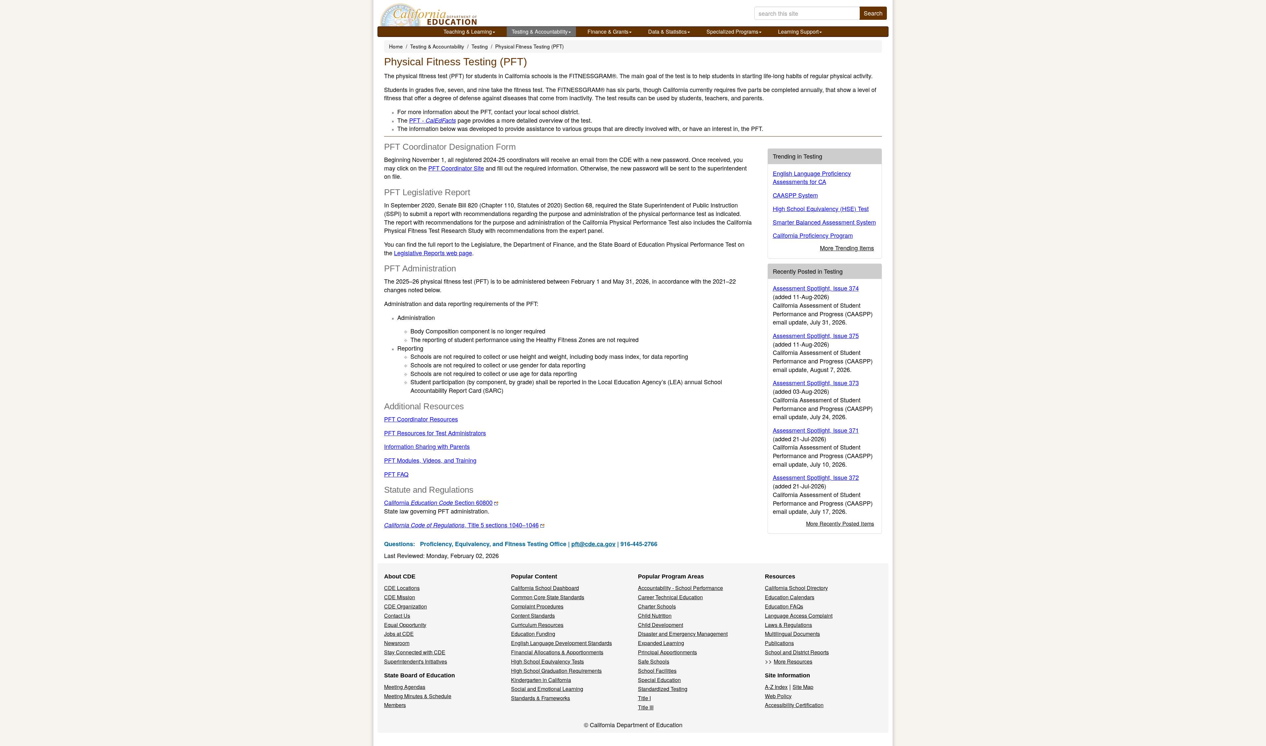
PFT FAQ (396, 474)
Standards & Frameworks (540, 698)
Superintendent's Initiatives (415, 661)
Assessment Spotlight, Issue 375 (816, 335)
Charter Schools (657, 606)
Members (395, 705)
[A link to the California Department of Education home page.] (428, 14)
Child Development (660, 625)
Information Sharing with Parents (427, 446)
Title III (645, 707)
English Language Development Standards (561, 643)
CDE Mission (399, 597)
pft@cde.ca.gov (593, 544)
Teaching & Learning (467, 31)
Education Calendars (789, 597)
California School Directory (796, 588)
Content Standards (533, 615)
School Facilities (657, 670)
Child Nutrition (655, 615)
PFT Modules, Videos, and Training (430, 460)
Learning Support (798, 31)
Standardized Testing (662, 689)
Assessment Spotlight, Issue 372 (816, 477)
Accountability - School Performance (680, 588)
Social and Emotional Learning (547, 689)
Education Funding (533, 633)
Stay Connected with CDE (414, 652)
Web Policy (778, 696)
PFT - (432, 120)
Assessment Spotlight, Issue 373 (816, 382)
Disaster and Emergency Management (683, 633)
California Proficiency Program (813, 235)
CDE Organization (405, 606)
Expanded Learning (661, 643)
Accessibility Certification (794, 705)
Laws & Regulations (788, 625)
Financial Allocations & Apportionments (557, 652)
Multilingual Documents (792, 633)
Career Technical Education (670, 597)
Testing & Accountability (540, 31)
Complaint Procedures (537, 606)
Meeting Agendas (404, 687)
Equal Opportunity (405, 625)
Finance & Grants (608, 31)
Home (396, 46)
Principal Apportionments (667, 652)
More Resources (793, 661)
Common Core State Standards (547, 597)
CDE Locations (402, 588)
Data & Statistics (667, 31)
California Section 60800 (438, 502)
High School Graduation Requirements (556, 670)
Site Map (803, 687)
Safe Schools (653, 661)
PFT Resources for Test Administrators (435, 432)
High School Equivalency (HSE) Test (821, 208)
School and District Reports (797, 652)
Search (873, 13)
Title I (644, 698)
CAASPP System (795, 195)
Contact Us (397, 615)
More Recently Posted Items (840, 523)
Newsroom (396, 643)
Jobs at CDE (399, 633)
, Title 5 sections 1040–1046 (461, 524)
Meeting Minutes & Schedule (417, 696)
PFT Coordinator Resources (421, 419)
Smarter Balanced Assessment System (824, 222)
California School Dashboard (545, 588)
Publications (779, 643)
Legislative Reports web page (433, 252)
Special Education (659, 680)
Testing (479, 46)
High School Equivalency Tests (547, 661)
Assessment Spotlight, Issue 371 (816, 430)
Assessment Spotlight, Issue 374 (816, 288)
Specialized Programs (732, 31)
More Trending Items (847, 247)
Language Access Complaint (798, 615)
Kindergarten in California (541, 680)
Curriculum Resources (537, 625)
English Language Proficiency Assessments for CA (812, 177)
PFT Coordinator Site (456, 168)
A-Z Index (776, 687)
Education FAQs (784, 606)
